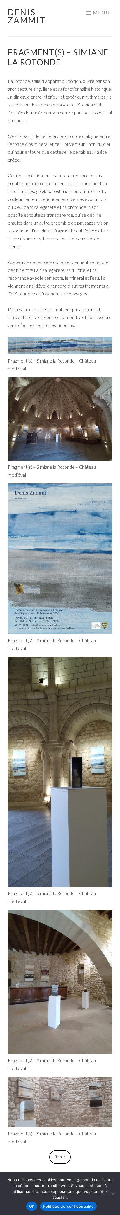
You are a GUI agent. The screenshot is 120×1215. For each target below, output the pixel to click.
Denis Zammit (27, 16)
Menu (101, 12)
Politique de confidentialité (68, 1206)
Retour (60, 1156)
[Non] (113, 1194)
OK (32, 1206)
